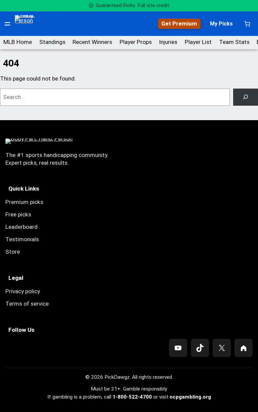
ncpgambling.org (190, 397)
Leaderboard (21, 226)
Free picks (18, 214)
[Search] (245, 97)
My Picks (221, 23)
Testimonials (22, 239)
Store (12, 251)
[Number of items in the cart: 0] (247, 23)
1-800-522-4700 (132, 397)
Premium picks (24, 202)
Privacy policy (22, 291)
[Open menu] (7, 24)
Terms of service (27, 303)
